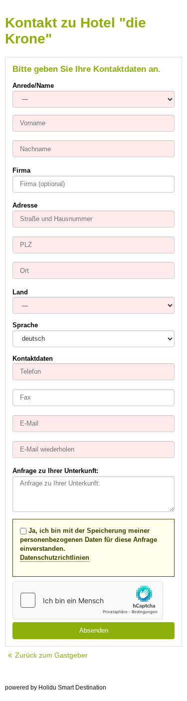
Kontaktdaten (32, 358)
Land (20, 292)
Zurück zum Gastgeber (51, 655)
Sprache (25, 325)
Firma (21, 170)
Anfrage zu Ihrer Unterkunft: (55, 470)
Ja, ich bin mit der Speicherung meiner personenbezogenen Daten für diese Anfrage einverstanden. (88, 544)
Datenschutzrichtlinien (54, 557)
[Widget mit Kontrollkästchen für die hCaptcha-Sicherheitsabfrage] (87, 600)
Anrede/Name (33, 85)
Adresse (24, 205)
